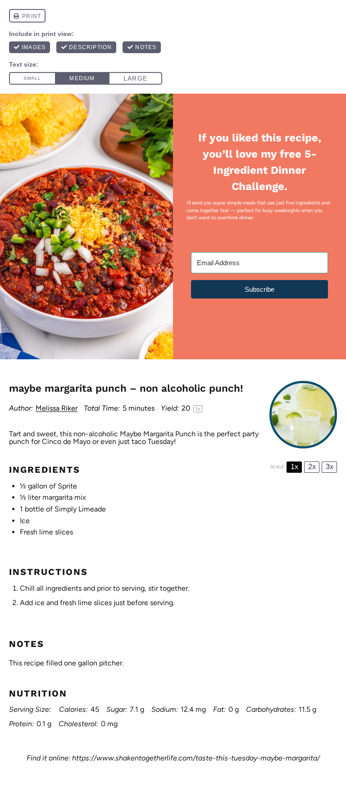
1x (294, 466)
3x (329, 466)
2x (312, 466)
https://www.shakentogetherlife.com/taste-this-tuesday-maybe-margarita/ (196, 758)
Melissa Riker (56, 408)
